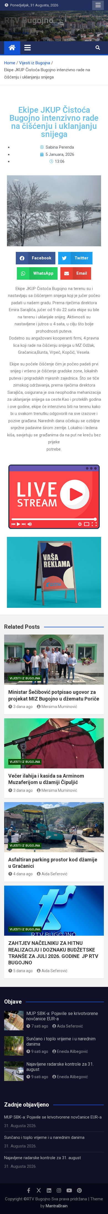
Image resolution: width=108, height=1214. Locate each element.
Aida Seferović (54, 874)
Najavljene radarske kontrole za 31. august (42, 1157)
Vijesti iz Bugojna (25, 678)
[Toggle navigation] (27, 47)
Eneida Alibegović (72, 1051)
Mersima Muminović (59, 706)
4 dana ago (23, 874)
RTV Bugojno (28, 20)
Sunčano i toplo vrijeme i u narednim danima (44, 1137)
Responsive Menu (98, 5)
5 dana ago (23, 971)
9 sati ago (39, 1051)
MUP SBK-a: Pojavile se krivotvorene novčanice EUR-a (53, 1117)
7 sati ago (39, 1026)
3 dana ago (23, 706)
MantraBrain (57, 1205)
